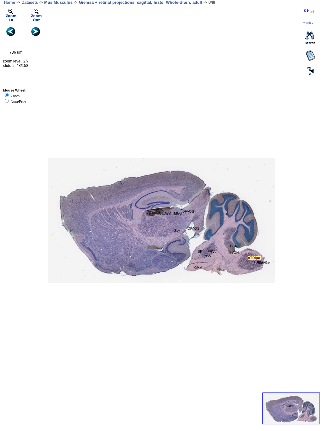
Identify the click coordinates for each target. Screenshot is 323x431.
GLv (176, 230)
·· (308, 22)
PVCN (234, 252)
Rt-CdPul (171, 214)
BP (200, 251)
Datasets (29, 2)
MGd (178, 213)
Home (9, 2)
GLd (162, 213)
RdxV (197, 267)
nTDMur (257, 262)
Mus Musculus (58, 2)
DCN (234, 246)
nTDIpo (254, 258)
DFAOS (188, 211)
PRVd (212, 251)
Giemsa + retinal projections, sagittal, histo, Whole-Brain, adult (140, 2)
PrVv (207, 256)
